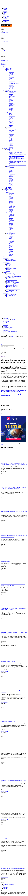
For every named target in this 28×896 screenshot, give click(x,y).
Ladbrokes (11, 123)
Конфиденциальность (8, 884)
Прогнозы (5, 66)
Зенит (10, 107)
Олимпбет (11, 97)
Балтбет (11, 109)
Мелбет (11, 105)
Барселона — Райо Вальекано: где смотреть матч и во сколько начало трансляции (14, 536)
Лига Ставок (12, 104)
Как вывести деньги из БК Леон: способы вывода (13, 868)
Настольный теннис (14, 83)
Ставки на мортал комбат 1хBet (14, 276)
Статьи (5, 272)
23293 (13, 319)
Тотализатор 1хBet (10, 273)
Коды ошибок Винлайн (12, 285)
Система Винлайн (10, 278)
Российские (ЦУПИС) (11, 91)
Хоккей (5, 9)
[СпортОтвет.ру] (12, 4)
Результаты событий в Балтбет (8, 661)
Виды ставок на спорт (11, 296)
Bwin (10, 126)
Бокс (4, 13)
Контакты (5, 887)
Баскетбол (5, 12)
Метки (2, 63)
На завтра (8, 69)
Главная (2, 348)
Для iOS (8, 192)
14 (8, 319)
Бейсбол (5, 18)
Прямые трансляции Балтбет (13, 289)
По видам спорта (10, 70)
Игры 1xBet (9, 291)
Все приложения (10, 190)
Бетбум (11, 100)
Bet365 (10, 117)
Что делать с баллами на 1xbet (8, 750)
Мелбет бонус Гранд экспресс (16, 158)
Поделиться (3, 64)
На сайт (6, 32)
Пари (10, 99)
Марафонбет (12, 96)
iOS (4, 329)
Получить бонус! (5, 337)
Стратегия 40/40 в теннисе (12, 282)
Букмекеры (6, 90)
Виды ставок (6, 331)
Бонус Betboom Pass (14, 157)
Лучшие (8, 127)
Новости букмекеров (11, 260)
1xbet (10, 255)
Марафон (11, 134)
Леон (10, 101)
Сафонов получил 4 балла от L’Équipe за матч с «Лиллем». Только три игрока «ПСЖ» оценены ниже (14, 463)
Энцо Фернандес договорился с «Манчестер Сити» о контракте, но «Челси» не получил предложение (14, 512)
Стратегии (6, 262)
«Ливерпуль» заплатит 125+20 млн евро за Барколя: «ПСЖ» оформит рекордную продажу (13, 488)
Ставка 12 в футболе (11, 274)
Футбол (5, 8)
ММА (4, 14)
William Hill (12, 116)
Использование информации (10, 885)
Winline (12, 336)
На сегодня (9, 68)
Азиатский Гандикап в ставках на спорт (10, 838)
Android (8, 329)
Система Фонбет (10, 281)
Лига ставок (12, 141)
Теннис (5, 11)
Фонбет (11, 94)
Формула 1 (6, 20)
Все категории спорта (6, 6)
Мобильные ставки (8, 189)
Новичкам (5, 293)
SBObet (11, 121)
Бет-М (10, 110)
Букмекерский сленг (11, 295)
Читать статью (4, 671)
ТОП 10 (5, 322)
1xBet (10, 113)
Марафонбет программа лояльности (18, 163)
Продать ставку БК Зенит (12, 284)
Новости (5, 258)
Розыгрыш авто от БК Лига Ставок (17, 154)
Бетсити (11, 95)
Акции (8, 149)
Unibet (10, 122)
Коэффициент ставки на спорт (8, 721)
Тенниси (11, 103)
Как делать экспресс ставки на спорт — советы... (13, 810)
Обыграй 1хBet (10, 277)
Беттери (11, 108)
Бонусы (8, 166)
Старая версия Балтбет (11, 280)
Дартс (10, 79)
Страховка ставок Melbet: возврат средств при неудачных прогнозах (17, 160)
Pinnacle (11, 118)
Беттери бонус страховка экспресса (17, 165)
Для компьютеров (10, 233)
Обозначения (14, 331)
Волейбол (5, 17)
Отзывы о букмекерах (11, 128)
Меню (2, 344)
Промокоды (9, 188)
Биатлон (5, 21)
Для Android (9, 212)
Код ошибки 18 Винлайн (12, 286)
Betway (11, 125)
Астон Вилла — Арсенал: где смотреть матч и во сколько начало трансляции (13, 584)
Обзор (2, 32)
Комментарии (4, 61)
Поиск (5, 332)
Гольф (10, 78)
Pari (10, 196)
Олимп (11, 135)
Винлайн (11, 92)
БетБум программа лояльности (16, 156)
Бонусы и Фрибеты (8, 148)
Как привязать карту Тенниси (13, 287)
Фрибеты (8, 187)
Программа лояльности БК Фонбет (17, 150)
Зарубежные (9, 112)
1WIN (10, 114)
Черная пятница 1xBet (11, 290)
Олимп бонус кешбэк (14, 162)
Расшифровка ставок (11, 294)
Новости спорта (10, 259)
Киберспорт (6, 16)
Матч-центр (6, 256)
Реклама (5, 888)
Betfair (10, 119)
